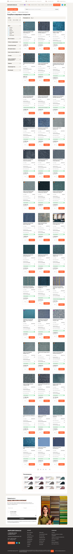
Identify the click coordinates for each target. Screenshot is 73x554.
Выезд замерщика (55, 542)
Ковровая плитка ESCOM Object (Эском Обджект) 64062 (43, 320)
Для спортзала (42, 539)
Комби (28, 546)
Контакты (53, 540)
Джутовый (29, 534)
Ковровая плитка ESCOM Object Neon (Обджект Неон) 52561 (58, 287)
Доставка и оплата (55, 543)
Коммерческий (42, 537)
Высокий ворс (29, 537)
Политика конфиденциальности (59, 550)
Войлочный (41, 532)
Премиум (29, 542)
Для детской (41, 541)
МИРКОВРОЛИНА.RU (12, 4)
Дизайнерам (22, 4)
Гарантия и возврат (55, 538)
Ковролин (14, 12)
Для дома (41, 544)
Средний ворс (29, 539)
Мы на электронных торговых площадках (57, 535)
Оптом (27, 4)
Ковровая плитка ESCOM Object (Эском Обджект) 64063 (28, 320)
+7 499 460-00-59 (12, 533)
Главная (8, 12)
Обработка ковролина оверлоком (58, 537)
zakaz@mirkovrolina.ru (11, 534)
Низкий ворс (29, 541)
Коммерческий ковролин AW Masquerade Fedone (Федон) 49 (58, 64)
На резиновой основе (43, 534)
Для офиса (41, 542)
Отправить (22, 518)
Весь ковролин (30, 532)
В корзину (32, 48)
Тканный (28, 544)
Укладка (53, 532)
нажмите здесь (25, 551)
